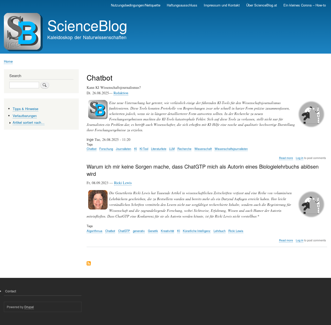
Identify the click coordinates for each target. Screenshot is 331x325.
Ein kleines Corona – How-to (304, 5)
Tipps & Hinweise (25, 108)
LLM (172, 149)
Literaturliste (158, 149)
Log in (299, 158)
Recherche (184, 149)
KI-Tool (144, 149)
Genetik (153, 231)
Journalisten (123, 149)
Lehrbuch (219, 231)
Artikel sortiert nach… (28, 122)
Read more (286, 158)
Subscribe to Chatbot (89, 263)
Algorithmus (94, 231)
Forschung (106, 149)
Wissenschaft (203, 149)
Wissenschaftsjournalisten (231, 149)
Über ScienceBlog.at (261, 5)
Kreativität (167, 231)
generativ (139, 231)
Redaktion (121, 92)
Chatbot (91, 149)
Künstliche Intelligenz (196, 231)
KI (135, 149)
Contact (10, 291)
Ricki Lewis (123, 182)
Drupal (29, 307)
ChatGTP (124, 231)
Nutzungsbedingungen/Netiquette (135, 5)
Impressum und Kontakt (222, 5)
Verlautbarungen (25, 115)
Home (8, 61)
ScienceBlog (87, 25)
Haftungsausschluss (182, 5)
